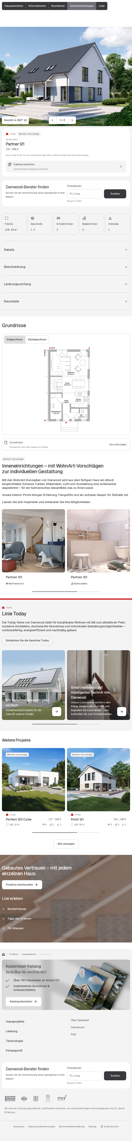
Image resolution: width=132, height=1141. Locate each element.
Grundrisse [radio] (58, 5)
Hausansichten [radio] (14, 5)
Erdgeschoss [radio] (15, 339)
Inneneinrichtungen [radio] (82, 5)
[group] (54, 6)
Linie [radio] (102, 5)
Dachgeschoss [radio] (37, 339)
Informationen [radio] (37, 5)
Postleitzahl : (75, 186)
